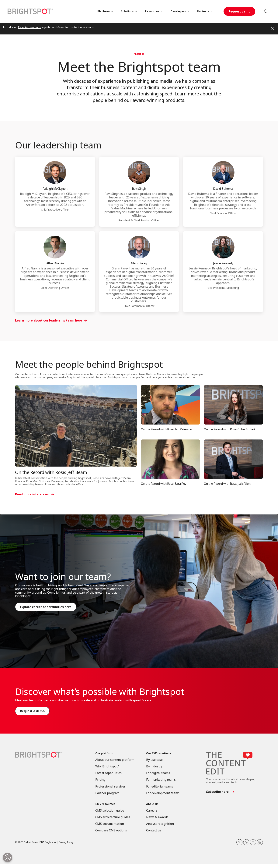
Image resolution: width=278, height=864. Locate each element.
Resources (152, 11)
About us (139, 53)
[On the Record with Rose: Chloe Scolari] (233, 405)
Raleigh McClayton (55, 189)
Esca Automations (29, 27)
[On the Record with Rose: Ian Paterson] (170, 405)
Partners (203, 11)
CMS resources (105, 804)
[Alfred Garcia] (54, 247)
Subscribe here (217, 792)
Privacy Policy (66, 842)
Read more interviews (32, 494)
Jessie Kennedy (223, 263)
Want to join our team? (63, 576)
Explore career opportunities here (45, 607)
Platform (103, 11)
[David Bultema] (223, 172)
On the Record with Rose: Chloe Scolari (229, 429)
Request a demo (32, 711)
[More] (111, 11)
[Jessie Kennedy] (223, 247)
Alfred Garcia (55, 263)
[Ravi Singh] (139, 172)
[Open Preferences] (7, 857)
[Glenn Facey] (139, 247)
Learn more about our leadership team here (48, 320)
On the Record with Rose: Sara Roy (163, 484)
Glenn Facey (139, 263)
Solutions (127, 11)
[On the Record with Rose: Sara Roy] (170, 459)
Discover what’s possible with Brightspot (99, 691)
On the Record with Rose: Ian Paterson (166, 429)
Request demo (239, 11)
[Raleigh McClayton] (54, 172)
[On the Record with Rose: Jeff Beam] (76, 426)
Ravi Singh (139, 189)
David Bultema (223, 189)
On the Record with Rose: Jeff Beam (51, 472)
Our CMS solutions (158, 753)
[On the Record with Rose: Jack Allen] (233, 459)
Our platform (104, 753)
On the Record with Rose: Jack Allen (227, 484)
